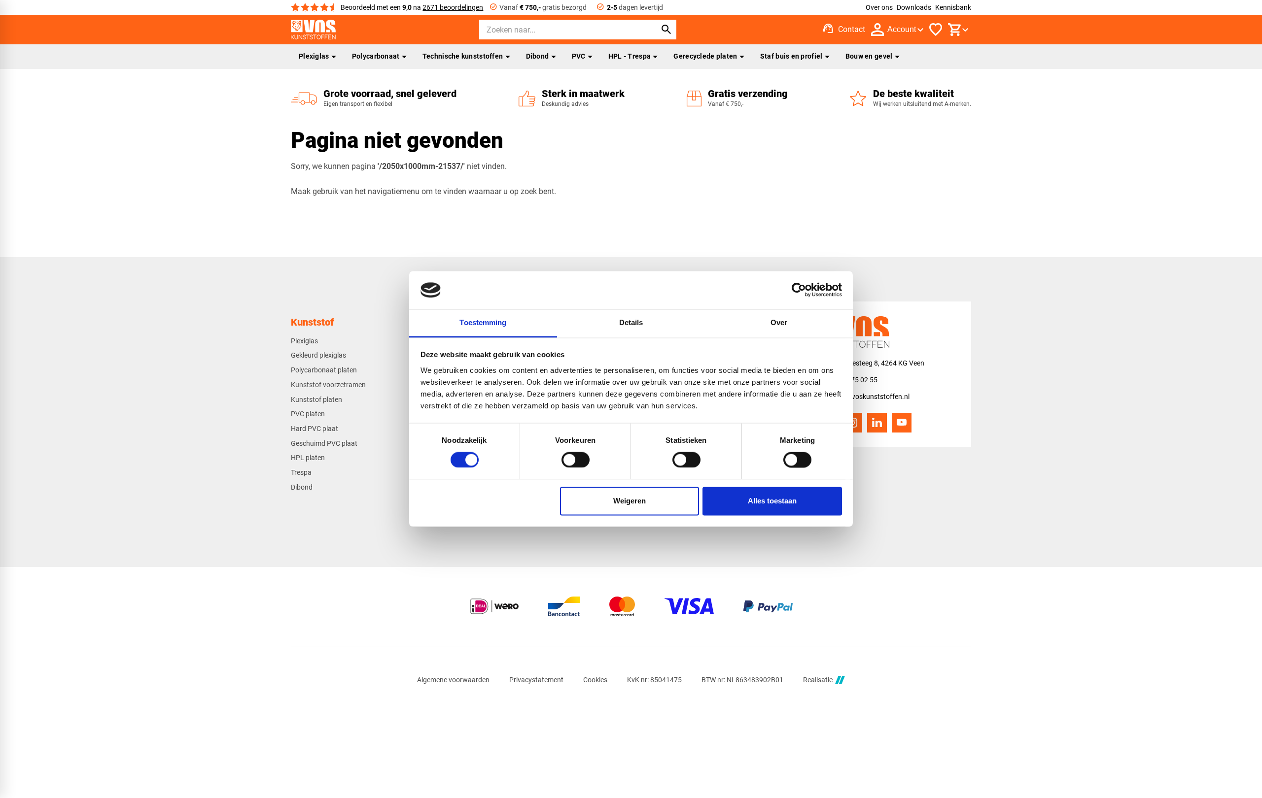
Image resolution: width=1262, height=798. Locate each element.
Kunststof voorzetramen (328, 385)
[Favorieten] (935, 29)
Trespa (301, 472)
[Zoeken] (666, 29)
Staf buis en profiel (791, 56)
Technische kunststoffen (462, 56)
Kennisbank (953, 7)
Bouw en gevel (869, 56)
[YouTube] (901, 422)
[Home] (313, 29)
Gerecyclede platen (705, 56)
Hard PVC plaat (314, 428)
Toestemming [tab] (482, 322)
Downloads (914, 7)
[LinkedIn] (877, 422)
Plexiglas (314, 56)
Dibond (537, 56)
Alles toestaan (772, 501)
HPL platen (308, 458)
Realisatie (818, 680)
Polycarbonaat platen (324, 370)
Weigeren (629, 501)
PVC (579, 56)
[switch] (575, 460)
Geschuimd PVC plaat (324, 443)
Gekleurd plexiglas (318, 355)
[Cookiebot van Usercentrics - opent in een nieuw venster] (799, 290)
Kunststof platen (316, 399)
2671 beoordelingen (452, 7)
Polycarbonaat (376, 56)
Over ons (879, 7)
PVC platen (308, 414)
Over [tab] (779, 322)
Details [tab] (631, 322)
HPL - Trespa (629, 56)
